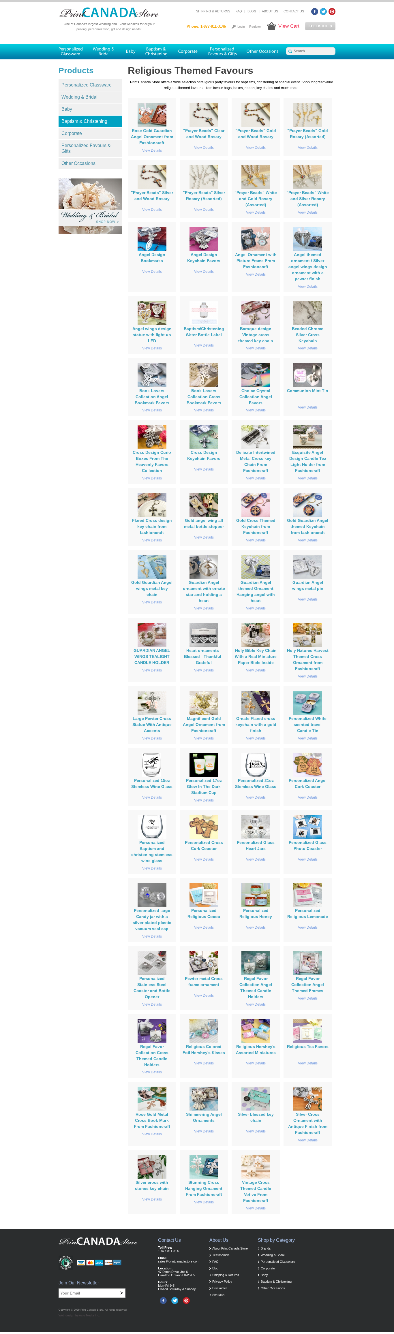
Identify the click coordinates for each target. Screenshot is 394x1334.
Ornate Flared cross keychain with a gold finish (255, 724)
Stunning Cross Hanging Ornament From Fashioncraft (203, 1188)
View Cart (288, 26)
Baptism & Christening (84, 121)
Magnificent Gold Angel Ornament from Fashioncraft (204, 724)
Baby (66, 109)
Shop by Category (276, 1240)
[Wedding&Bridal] (104, 52)
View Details (152, 150)
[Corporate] (188, 51)
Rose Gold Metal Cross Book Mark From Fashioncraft (152, 1120)
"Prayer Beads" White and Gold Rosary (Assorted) (255, 198)
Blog (251, 11)
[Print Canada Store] (109, 12)
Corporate (71, 133)
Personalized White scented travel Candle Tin (308, 724)
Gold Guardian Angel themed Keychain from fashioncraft (307, 526)
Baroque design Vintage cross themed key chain (255, 334)
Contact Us (294, 11)
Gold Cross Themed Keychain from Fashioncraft (255, 526)
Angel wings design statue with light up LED (152, 334)
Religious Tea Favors (308, 1046)
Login (241, 26)
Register (255, 26)
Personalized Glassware (86, 84)
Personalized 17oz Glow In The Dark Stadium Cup (204, 786)
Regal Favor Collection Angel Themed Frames (307, 984)
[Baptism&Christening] (156, 52)
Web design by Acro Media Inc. (79, 1315)
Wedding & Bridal (79, 97)
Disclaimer (219, 1288)
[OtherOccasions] (263, 51)
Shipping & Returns (213, 11)
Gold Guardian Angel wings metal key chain (151, 588)
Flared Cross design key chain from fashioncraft (152, 526)
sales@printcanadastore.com (178, 1261)
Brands (266, 1248)
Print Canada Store (91, 1309)
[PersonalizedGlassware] (73, 52)
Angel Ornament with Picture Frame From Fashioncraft (256, 260)
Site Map (218, 1295)
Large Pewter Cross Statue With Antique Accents (152, 724)
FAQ (239, 11)
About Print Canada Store (230, 1248)
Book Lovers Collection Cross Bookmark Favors (204, 396)
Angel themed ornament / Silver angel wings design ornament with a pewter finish (307, 266)
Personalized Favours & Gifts (86, 148)
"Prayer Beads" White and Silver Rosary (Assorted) (307, 198)
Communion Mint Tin (307, 390)
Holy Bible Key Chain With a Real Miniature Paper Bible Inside (256, 656)
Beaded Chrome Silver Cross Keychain (307, 334)
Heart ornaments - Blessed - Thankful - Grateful (204, 656)
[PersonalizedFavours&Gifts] (222, 52)
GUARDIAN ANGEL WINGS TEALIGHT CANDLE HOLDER (152, 656)
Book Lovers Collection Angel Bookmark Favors (152, 396)
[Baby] (130, 51)
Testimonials (221, 1255)
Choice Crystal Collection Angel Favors (255, 396)
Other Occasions (78, 163)
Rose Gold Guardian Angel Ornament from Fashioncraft (152, 136)
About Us (270, 11)
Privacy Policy (222, 1281)
